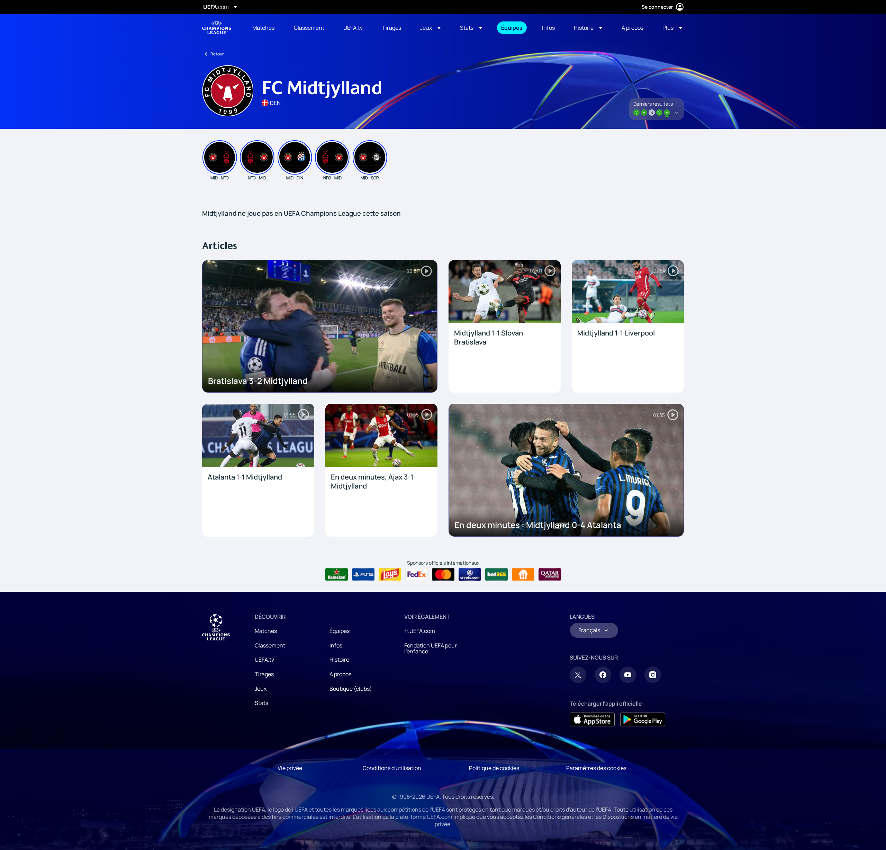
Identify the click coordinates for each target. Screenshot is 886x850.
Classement (270, 645)
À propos (340, 674)
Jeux (260, 688)
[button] (430, 27)
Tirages (264, 674)
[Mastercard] (443, 574)
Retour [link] (217, 54)
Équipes (339, 631)
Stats (261, 703)
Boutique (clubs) (350, 688)
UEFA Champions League (216, 27)
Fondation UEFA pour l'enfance (430, 648)
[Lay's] (390, 574)
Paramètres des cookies (596, 768)
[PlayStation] (363, 574)
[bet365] (496, 574)
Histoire (339, 659)
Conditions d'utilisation (392, 768)
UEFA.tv (264, 659)
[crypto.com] (470, 574)
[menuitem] (264, 27)
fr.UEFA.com (419, 631)
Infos (335, 645)
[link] (263, 27)
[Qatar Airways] (550, 574)
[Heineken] (336, 574)
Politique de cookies (494, 768)
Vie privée (290, 768)
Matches (266, 631)
